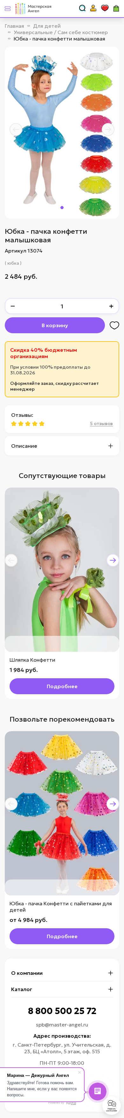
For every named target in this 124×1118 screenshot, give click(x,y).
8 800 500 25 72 (62, 1011)
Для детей (47, 26)
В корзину (55, 325)
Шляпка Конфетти (32, 660)
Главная (14, 26)
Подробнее (62, 686)
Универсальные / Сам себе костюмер (61, 32)
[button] (16, 129)
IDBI (70, 1102)
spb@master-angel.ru (62, 1024)
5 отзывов (101, 423)
